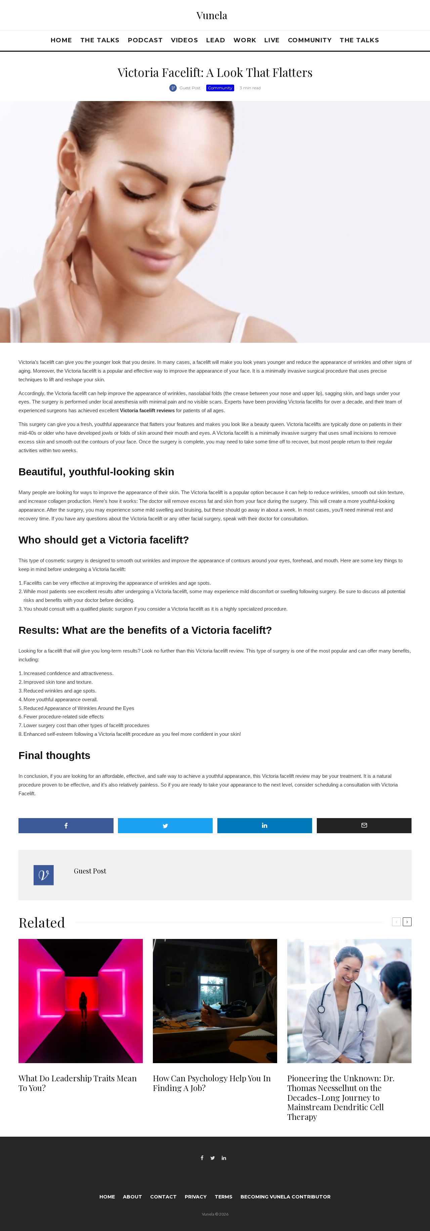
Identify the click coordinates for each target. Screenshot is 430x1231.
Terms (223, 1197)
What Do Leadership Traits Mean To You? (77, 1083)
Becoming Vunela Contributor (286, 1197)
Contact (163, 1197)
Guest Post (190, 87)
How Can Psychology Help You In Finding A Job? (212, 1083)
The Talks (100, 40)
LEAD (215, 40)
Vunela (212, 15)
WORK (244, 40)
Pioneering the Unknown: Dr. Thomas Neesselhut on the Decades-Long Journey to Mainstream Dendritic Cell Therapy (340, 1097)
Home (61, 40)
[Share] (66, 825)
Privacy (196, 1197)
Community (310, 40)
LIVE (272, 40)
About (132, 1197)
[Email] (364, 825)
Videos (184, 40)
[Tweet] (165, 825)
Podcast (145, 40)
